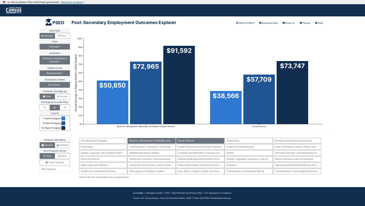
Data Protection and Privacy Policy (187, 193)
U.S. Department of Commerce (218, 193)
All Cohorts (54, 85)
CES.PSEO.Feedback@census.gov (215, 198)
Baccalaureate (53, 73)
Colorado (54, 47)
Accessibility (138, 193)
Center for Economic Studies (172, 198)
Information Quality (154, 193)
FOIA (167, 193)
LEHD (188, 198)
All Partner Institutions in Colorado (54, 60)
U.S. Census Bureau (150, 198)
